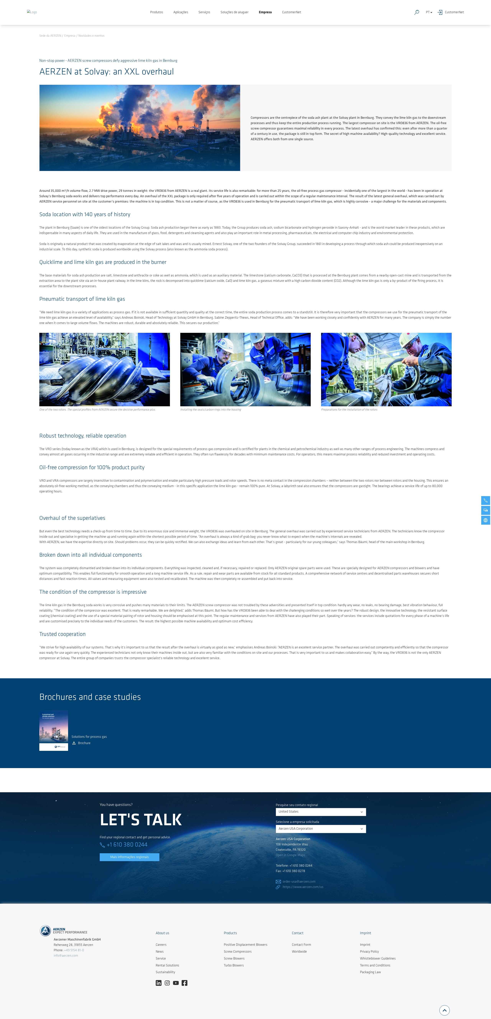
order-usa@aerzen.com (299, 882)
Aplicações (180, 12)
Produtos (156, 12)
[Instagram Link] (168, 983)
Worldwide (299, 952)
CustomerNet (291, 12)
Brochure (84, 743)
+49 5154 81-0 (74, 950)
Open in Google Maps (290, 855)
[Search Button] (417, 12)
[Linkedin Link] (160, 983)
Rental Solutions (167, 965)
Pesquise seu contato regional (297, 805)
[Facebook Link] (186, 983)
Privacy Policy (369, 952)
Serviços (204, 12)
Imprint (365, 945)
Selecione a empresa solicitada (297, 822)
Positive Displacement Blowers (245, 945)
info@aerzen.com (66, 956)
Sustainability (165, 972)
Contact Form (301, 945)
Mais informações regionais (129, 857)
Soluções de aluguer (235, 12)
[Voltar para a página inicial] (32, 12)
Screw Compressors (238, 952)
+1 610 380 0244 (127, 845)
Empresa (265, 12)
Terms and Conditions (375, 965)
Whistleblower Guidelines (378, 958)
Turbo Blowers (234, 965)
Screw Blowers (234, 958)
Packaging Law (370, 972)
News (160, 952)
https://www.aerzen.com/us (303, 887)
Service (161, 958)
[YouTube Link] (177, 983)
